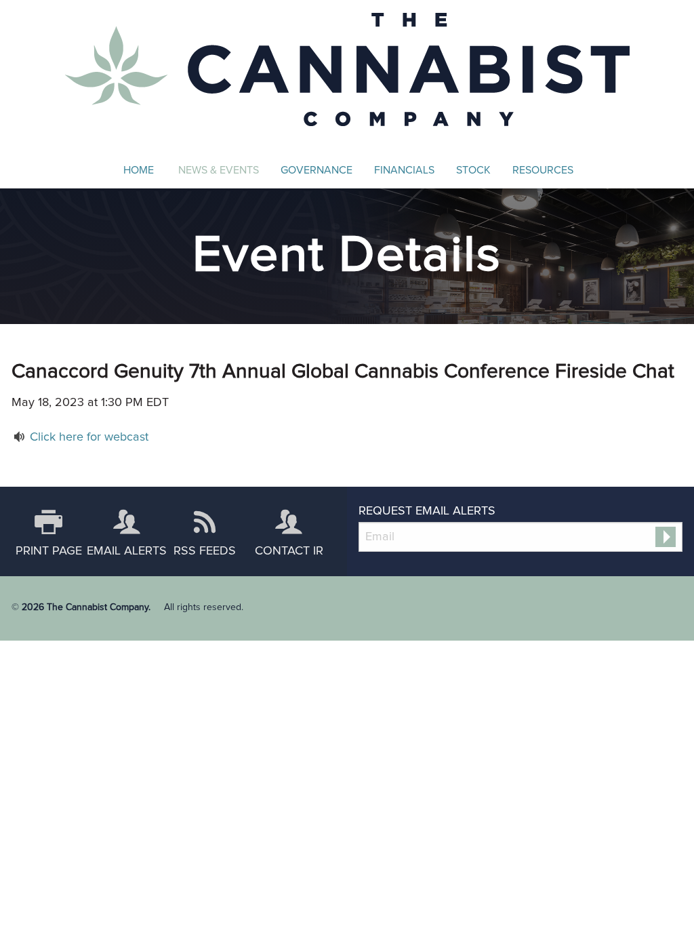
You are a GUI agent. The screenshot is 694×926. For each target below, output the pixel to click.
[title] (347, 67)
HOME (138, 170)
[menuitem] (138, 170)
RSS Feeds (205, 551)
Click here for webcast (89, 437)
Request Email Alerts (427, 511)
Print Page (49, 551)
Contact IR (289, 551)
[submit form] (665, 537)
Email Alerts (127, 551)
